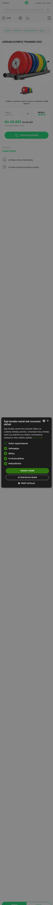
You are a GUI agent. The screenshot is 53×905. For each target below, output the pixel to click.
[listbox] (44, 421)
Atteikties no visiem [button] (27, 477)
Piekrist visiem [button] (27, 470)
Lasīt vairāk (38, 437)
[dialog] (26, 452)
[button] (26, 483)
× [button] (47, 421)
